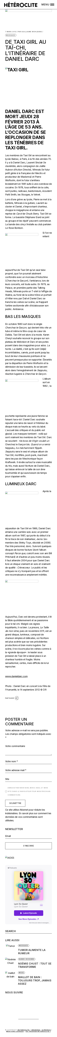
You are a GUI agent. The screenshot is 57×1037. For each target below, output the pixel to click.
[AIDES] (28, 858)
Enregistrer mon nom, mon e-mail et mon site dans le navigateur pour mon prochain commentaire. (29, 791)
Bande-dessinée (26, 959)
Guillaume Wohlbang (30, 31)
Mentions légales (15, 1031)
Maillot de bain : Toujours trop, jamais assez (34, 980)
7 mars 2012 (10, 31)
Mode (21, 973)
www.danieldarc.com (16, 676)
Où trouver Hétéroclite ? (38, 1031)
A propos (46, 1030)
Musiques (10, 35)
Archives (35, 1030)
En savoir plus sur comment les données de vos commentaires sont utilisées (28, 817)
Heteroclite (24, 1030)
